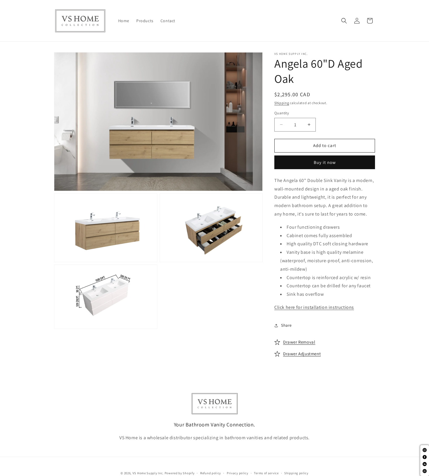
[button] (344, 20)
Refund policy (210, 473)
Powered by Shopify (180, 473)
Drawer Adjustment (302, 353)
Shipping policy (296, 473)
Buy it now (325, 162)
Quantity (281, 113)
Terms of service (266, 473)
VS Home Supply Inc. (148, 473)
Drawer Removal (299, 342)
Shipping (281, 103)
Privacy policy (237, 473)
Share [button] (286, 325)
